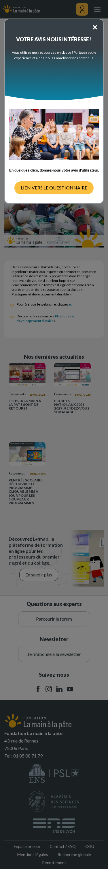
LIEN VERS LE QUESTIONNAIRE (54, 187)
